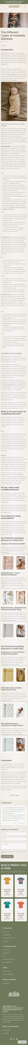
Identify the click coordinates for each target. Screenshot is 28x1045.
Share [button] (4, 45)
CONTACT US (6, 953)
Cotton (3, 457)
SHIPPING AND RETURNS (8, 959)
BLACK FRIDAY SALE (7, 962)
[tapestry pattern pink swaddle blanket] (14, 569)
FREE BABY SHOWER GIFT (9, 938)
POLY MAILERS (6, 983)
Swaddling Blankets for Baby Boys (12, 647)
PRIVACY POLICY (7, 971)
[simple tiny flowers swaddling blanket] (14, 637)
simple (6, 384)
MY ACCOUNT (6, 950)
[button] (2, 6)
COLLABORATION (7, 935)
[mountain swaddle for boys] (14, 751)
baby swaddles (11, 74)
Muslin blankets (5, 146)
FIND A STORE (6, 932)
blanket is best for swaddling (12, 353)
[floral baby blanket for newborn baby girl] (14, 604)
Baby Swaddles (6, 1030)
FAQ (4, 956)
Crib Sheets (6, 1033)
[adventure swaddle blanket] (14, 681)
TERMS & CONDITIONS (8, 974)
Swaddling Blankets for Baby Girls (12, 539)
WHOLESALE (5, 941)
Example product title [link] (7, 891)
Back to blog (15, 795)
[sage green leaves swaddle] (14, 717)
